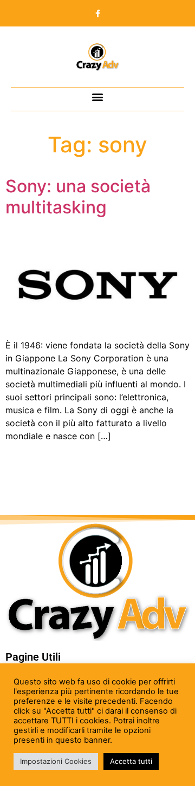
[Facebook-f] (97, 13)
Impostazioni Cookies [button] (56, 761)
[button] (98, 96)
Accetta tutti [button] (131, 761)
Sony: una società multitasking (78, 196)
